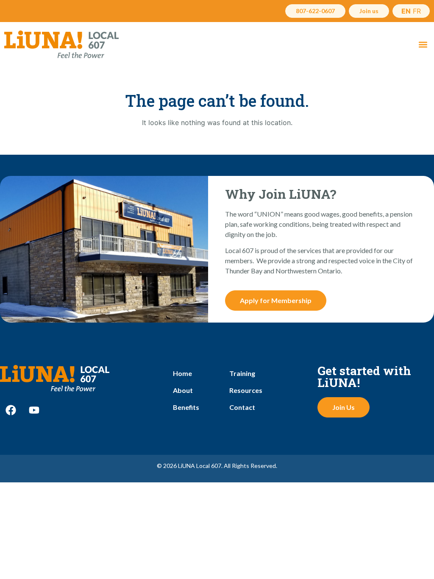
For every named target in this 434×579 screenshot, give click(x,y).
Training (242, 373)
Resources (245, 390)
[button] (423, 44)
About (183, 390)
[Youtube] (34, 410)
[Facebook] (10, 410)
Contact (242, 407)
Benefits (186, 407)
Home (182, 373)
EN (406, 11)
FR (417, 11)
